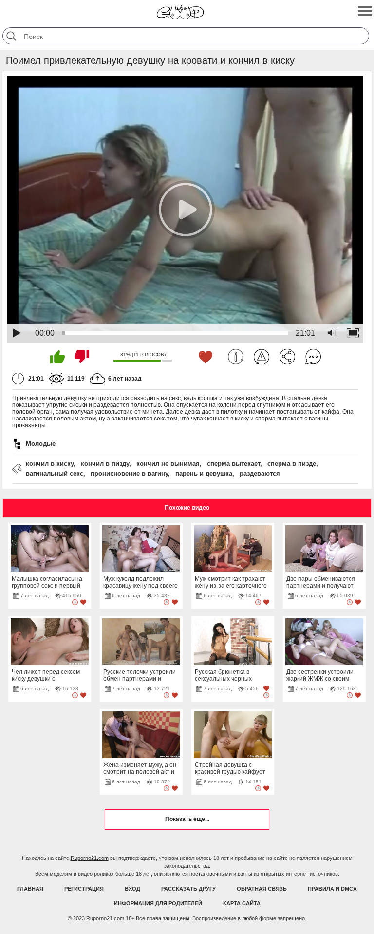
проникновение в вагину (129, 473)
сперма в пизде (291, 463)
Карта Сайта (242, 903)
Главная (30, 889)
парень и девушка (203, 473)
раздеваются (260, 473)
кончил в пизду (105, 463)
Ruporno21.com (90, 858)
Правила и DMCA (332, 889)
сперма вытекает (233, 463)
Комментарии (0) (313, 356)
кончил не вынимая (168, 463)
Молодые (41, 443)
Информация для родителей (158, 903)
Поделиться (287, 356)
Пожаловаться (261, 356)
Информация (236, 356)
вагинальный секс (54, 473)
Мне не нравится (82, 356)
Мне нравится (57, 356)
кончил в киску (50, 463)
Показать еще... (187, 819)
